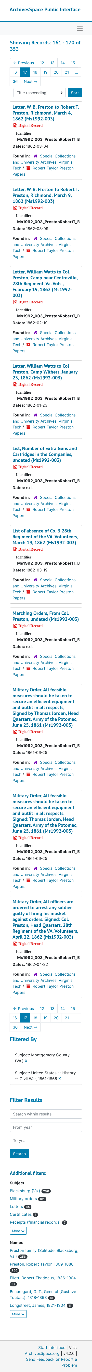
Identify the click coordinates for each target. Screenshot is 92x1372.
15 (73, 62)
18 (35, 72)
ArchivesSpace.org (42, 1353)
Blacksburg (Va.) (29, 1190)
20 (56, 72)
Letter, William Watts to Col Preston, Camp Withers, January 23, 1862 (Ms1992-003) (45, 372)
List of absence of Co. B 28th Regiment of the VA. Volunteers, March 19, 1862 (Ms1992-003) (45, 537)
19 (45, 72)
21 (67, 72)
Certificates (23, 1214)
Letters (20, 1206)
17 (25, 72)
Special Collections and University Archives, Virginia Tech (44, 162)
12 (42, 62)
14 (63, 62)
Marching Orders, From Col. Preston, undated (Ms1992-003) (46, 616)
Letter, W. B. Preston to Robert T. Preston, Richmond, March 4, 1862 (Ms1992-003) (46, 113)
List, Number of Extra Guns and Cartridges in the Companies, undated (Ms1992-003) (45, 454)
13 (52, 62)
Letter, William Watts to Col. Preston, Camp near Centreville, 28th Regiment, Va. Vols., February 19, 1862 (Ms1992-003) (45, 283)
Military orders (27, 1198)
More (16, 1231)
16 (15, 72)
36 (15, 81)
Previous (23, 62)
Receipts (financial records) (38, 1222)
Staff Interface (51, 1347)
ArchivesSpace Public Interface (45, 9)
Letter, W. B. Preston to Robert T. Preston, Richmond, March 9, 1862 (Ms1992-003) (46, 195)
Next (31, 81)
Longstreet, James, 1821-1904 (40, 1305)
